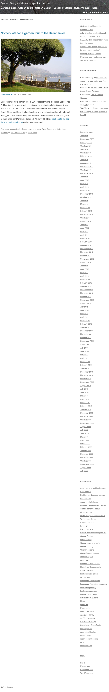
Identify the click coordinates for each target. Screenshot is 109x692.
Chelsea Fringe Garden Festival (93, 505)
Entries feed (85, 666)
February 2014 (86, 241)
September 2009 (87, 423)
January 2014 (85, 245)
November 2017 (86, 166)
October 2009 (85, 419)
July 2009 (84, 430)
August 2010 (85, 385)
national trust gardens (89, 597)
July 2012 (84, 306)
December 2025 (86, 132)
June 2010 (84, 392)
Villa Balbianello (7, 94)
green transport (86, 556)
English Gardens (87, 522)
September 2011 (87, 341)
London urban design (88, 594)
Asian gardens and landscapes (93, 488)
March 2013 (85, 279)
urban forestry (86, 645)
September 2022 (87, 139)
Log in (82, 662)
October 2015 (85, 197)
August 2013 (85, 262)
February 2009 (86, 447)
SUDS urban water (88, 618)
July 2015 (84, 200)
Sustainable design (88, 621)
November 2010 (86, 375)
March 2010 (85, 402)
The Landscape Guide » (95, 12)
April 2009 (84, 440)
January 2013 (85, 286)
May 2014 (84, 231)
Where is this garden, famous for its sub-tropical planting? (93, 81)
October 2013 (85, 255)
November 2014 (86, 214)
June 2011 (84, 351)
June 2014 (84, 228)
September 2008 (87, 464)
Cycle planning (86, 512)
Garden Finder (8, 7)
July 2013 (84, 265)
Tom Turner (32, 132)
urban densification (88, 632)
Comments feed (86, 669)
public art (84, 604)
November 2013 (86, 252)
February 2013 (86, 282)
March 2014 (85, 238)
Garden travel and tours (31, 129)
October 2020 (85, 145)
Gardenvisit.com (7, 687)
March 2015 (85, 207)
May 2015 (84, 204)
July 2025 (84, 135)
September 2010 (87, 382)
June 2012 (84, 310)
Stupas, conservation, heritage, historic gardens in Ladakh (94, 111)
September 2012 (87, 300)
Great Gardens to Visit (51, 129)
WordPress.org (86, 673)
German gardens (87, 549)
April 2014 (84, 234)
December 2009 (86, 412)
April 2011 (84, 358)
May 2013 (84, 272)
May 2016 (84, 183)
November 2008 (86, 457)
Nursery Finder (82, 7)
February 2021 (86, 142)
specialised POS (87, 614)
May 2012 (84, 313)
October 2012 (85, 296)
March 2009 (85, 443)
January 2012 (85, 327)
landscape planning (88, 587)
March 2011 (85, 361)
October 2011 (85, 337)
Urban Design (85, 635)
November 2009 (86, 416)
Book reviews (85, 491)
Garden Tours (25, 7)
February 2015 (86, 211)
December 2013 (86, 248)
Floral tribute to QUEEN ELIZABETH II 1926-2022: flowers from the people (94, 39)
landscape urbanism (88, 590)
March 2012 (85, 320)
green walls (85, 560)
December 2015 (86, 193)
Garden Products (63, 7)
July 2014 (84, 224)
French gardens (86, 529)
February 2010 (86, 406)
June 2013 (84, 269)
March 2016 (85, 190)
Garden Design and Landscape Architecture (25, 3)
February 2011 (86, 365)
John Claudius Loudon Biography (93, 33)
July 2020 (84, 149)
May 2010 (84, 395)
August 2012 (85, 303)
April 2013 (84, 276)
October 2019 (85, 152)
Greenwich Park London (90, 563)
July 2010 (84, 389)
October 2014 (85, 217)
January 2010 (85, 409)
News (82, 601)
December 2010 (86, 371)
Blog (95, 7)
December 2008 (86, 454)
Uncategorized (86, 628)
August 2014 (85, 221)
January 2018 (85, 163)
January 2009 (85, 450)
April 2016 (84, 187)
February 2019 (86, 156)
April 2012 (84, 317)
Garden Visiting (86, 546)
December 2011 (86, 330)
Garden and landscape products (93, 532)
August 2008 (85, 467)
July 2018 (84, 159)
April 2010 (84, 399)
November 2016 (86, 173)
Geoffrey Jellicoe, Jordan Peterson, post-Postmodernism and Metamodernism (93, 57)
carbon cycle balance (89, 501)
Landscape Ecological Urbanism (93, 584)
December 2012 (86, 289)
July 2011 (84, 347)
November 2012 (86, 293)
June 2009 (84, 433)
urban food (84, 642)
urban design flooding (89, 638)
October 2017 (85, 169)
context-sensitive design (90, 508)
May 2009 (84, 436)
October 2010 (85, 378)
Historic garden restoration (91, 566)
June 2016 (84, 180)
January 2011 (85, 368)
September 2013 (87, 258)
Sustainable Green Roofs (90, 625)
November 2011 (86, 334)
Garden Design (43, 7)
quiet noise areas (87, 611)
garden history (86, 539)
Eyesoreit (84, 525)
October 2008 (85, 460)
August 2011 (85, 344)
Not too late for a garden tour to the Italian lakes (33, 33)
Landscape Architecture (90, 580)
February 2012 (86, 323)
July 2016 (84, 176)
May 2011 (84, 354)
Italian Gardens (86, 570)
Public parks (85, 608)
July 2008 (84, 471)
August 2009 (85, 426)
